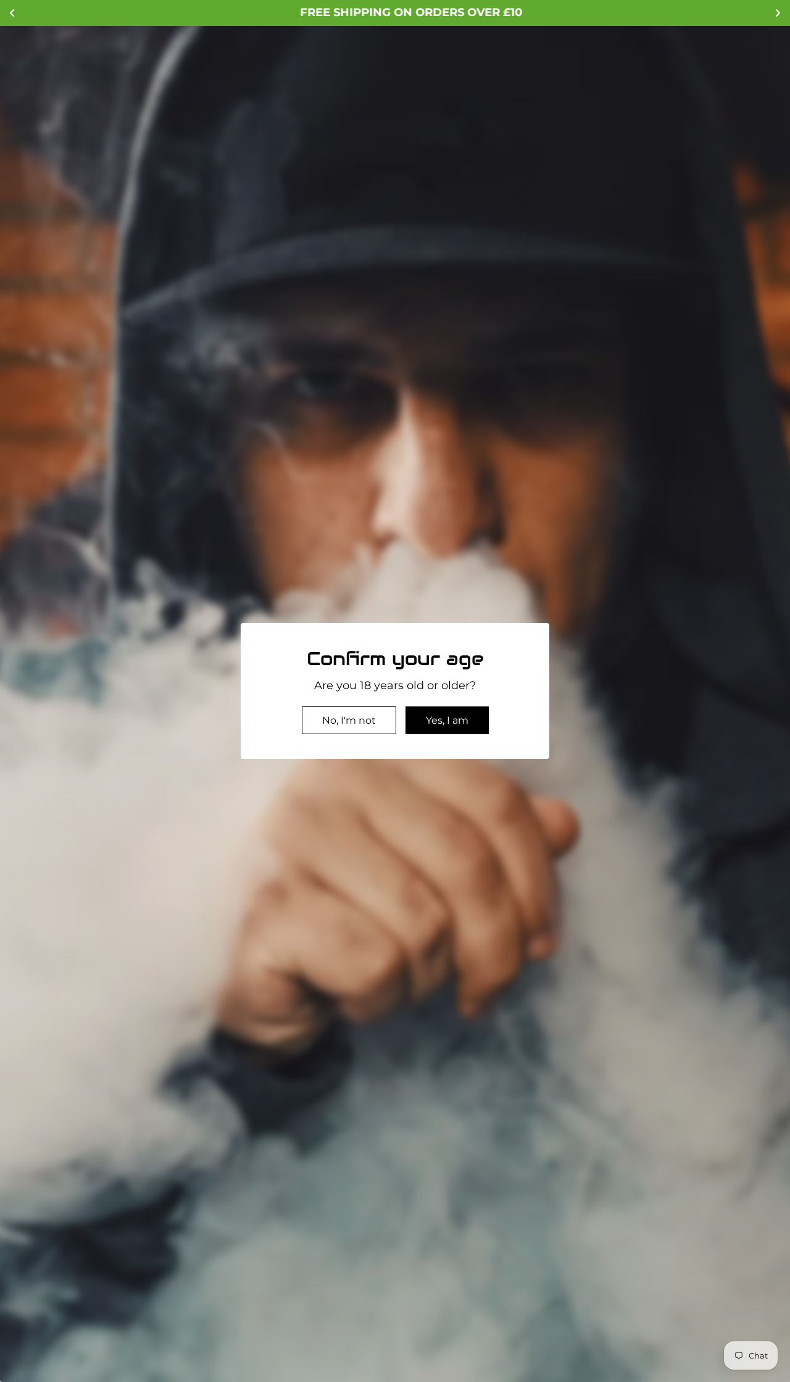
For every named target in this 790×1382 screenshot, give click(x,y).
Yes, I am (447, 720)
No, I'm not (349, 720)
